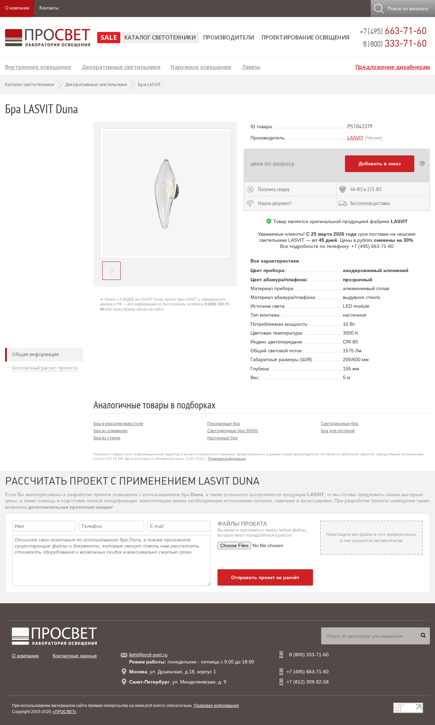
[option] (165, 193)
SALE (109, 37)
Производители (228, 37)
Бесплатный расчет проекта (44, 368)
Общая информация (35, 354)
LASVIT (355, 137)
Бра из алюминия (110, 430)
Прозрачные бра (223, 423)
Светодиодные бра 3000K (232, 430)
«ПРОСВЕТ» (64, 711)
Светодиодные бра (339, 423)
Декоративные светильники (121, 66)
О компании (17, 8)
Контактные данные (75, 655)
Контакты (48, 8)
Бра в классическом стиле (118, 423)
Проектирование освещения (305, 37)
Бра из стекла (106, 438)
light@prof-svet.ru (148, 654)
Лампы (251, 66)
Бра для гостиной (338, 430)
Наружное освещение (201, 66)
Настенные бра (222, 438)
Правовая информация (227, 458)
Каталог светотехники (160, 37)
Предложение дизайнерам (392, 66)
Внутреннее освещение (38, 66)
